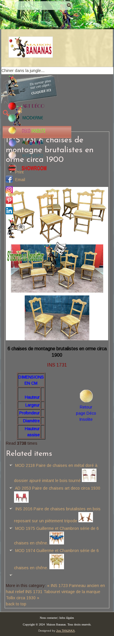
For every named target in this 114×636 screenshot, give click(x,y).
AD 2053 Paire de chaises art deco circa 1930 (57, 488)
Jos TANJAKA (65, 630)
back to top (16, 604)
